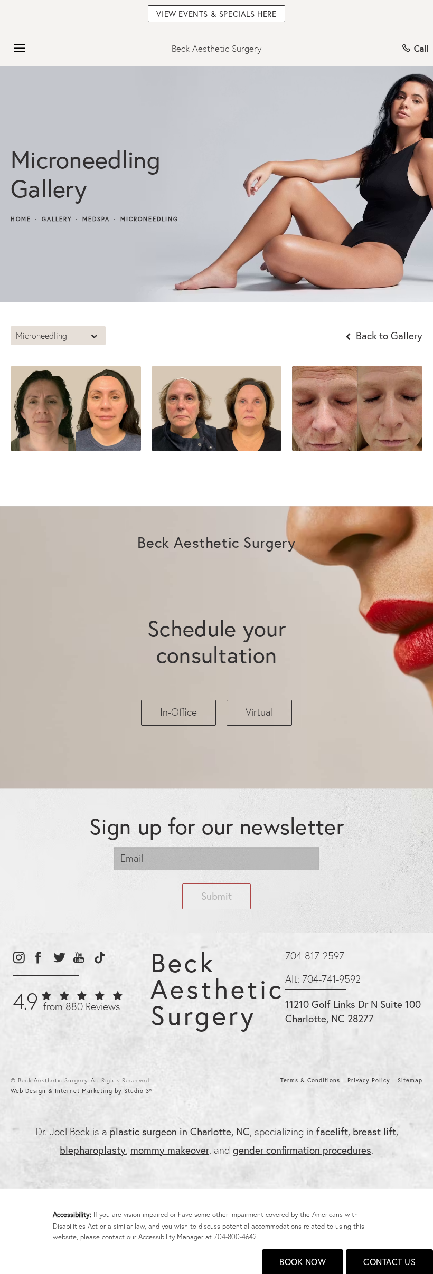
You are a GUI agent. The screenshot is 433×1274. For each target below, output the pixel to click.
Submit (216, 895)
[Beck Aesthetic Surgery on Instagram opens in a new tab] (18, 957)
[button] (19, 48)
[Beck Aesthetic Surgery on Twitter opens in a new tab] (59, 957)
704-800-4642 (235, 1236)
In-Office (178, 712)
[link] (68, 1006)
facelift (332, 1131)
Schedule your (216, 641)
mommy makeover (169, 1149)
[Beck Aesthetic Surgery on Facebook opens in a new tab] (38, 957)
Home (21, 219)
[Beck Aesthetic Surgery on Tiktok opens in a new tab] (99, 957)
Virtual (259, 712)
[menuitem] (18, 957)
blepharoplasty (93, 1149)
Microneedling (149, 219)
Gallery (57, 219)
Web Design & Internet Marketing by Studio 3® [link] (82, 1091)
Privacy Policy (368, 1080)
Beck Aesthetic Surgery (216, 48)
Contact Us (389, 1261)
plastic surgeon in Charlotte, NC (180, 1131)
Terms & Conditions (310, 1080)
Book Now (302, 1261)
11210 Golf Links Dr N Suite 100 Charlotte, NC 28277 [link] (353, 1011)
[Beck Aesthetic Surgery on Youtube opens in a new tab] (79, 957)
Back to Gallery (387, 335)
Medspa (96, 219)
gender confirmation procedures (302, 1149)
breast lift (374, 1131)
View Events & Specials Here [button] (216, 13)
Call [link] (421, 48)
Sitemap (410, 1080)
